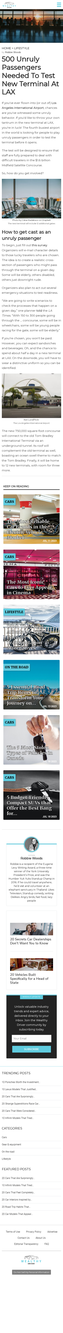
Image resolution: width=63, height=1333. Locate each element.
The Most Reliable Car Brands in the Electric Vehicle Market (28, 529)
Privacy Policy (33, 1231)
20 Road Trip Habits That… (16, 1206)
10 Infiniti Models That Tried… (18, 1118)
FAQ (46, 1244)
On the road (8, 1151)
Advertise (52, 1231)
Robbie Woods (13, 52)
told (39, 310)
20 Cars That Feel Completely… (18, 1192)
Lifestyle (6, 1158)
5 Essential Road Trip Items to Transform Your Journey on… (26, 695)
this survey (39, 245)
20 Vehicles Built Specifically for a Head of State (29, 978)
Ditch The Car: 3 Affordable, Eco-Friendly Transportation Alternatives (25, 637)
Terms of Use (13, 1231)
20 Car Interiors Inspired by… (17, 1199)
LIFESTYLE (21, 48)
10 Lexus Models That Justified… (19, 1089)
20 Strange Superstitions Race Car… (21, 1103)
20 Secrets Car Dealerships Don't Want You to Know (30, 941)
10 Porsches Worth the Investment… (21, 1082)
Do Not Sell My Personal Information (31, 1272)
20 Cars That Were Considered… (19, 1110)
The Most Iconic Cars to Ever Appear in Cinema (29, 587)
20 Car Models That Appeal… (17, 1214)
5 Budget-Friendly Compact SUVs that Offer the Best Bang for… (29, 805)
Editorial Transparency (26, 1244)
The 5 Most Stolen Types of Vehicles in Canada (30, 753)
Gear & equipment (11, 1144)
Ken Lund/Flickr (31, 419)
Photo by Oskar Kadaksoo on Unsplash (31, 220)
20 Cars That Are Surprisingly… (18, 1096)
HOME (6, 48)
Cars (4, 1137)
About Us (41, 1237)
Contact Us (24, 1237)
